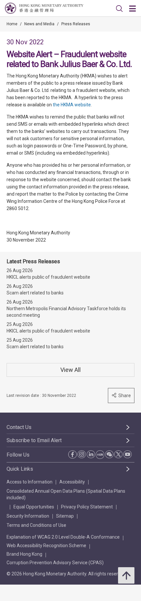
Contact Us (19, 427)
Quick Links (20, 469)
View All (70, 369)
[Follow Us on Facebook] (72, 454)
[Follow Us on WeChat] (109, 454)
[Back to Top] (126, 575)
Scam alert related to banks (35, 292)
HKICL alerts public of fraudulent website (48, 277)
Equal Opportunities (33, 506)
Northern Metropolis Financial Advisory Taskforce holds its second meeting (66, 312)
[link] (119, 8)
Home (12, 24)
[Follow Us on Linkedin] (91, 454)
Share (124, 395)
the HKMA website (72, 104)
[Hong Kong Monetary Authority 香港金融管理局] (44, 8)
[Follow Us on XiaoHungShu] (100, 454)
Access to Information (29, 481)
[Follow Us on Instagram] (81, 454)
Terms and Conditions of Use (36, 525)
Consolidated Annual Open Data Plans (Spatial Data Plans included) (66, 494)
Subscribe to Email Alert (34, 440)
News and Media (39, 24)
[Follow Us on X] (118, 454)
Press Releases (75, 24)
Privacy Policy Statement (87, 506)
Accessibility (72, 481)
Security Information (28, 516)
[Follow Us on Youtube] (127, 454)
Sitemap (65, 516)
